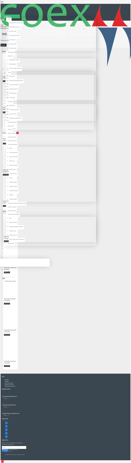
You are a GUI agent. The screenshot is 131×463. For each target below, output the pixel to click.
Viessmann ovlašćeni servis (9, 405)
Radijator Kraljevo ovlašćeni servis (10, 413)
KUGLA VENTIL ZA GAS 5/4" (10, 361)
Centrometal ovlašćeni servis (9, 396)
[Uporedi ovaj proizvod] (5, 83)
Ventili (2, 25)
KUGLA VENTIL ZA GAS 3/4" (10, 298)
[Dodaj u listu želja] (3, 83)
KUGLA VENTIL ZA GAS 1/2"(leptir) (11, 267)
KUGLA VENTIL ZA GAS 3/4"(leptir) (11, 330)
